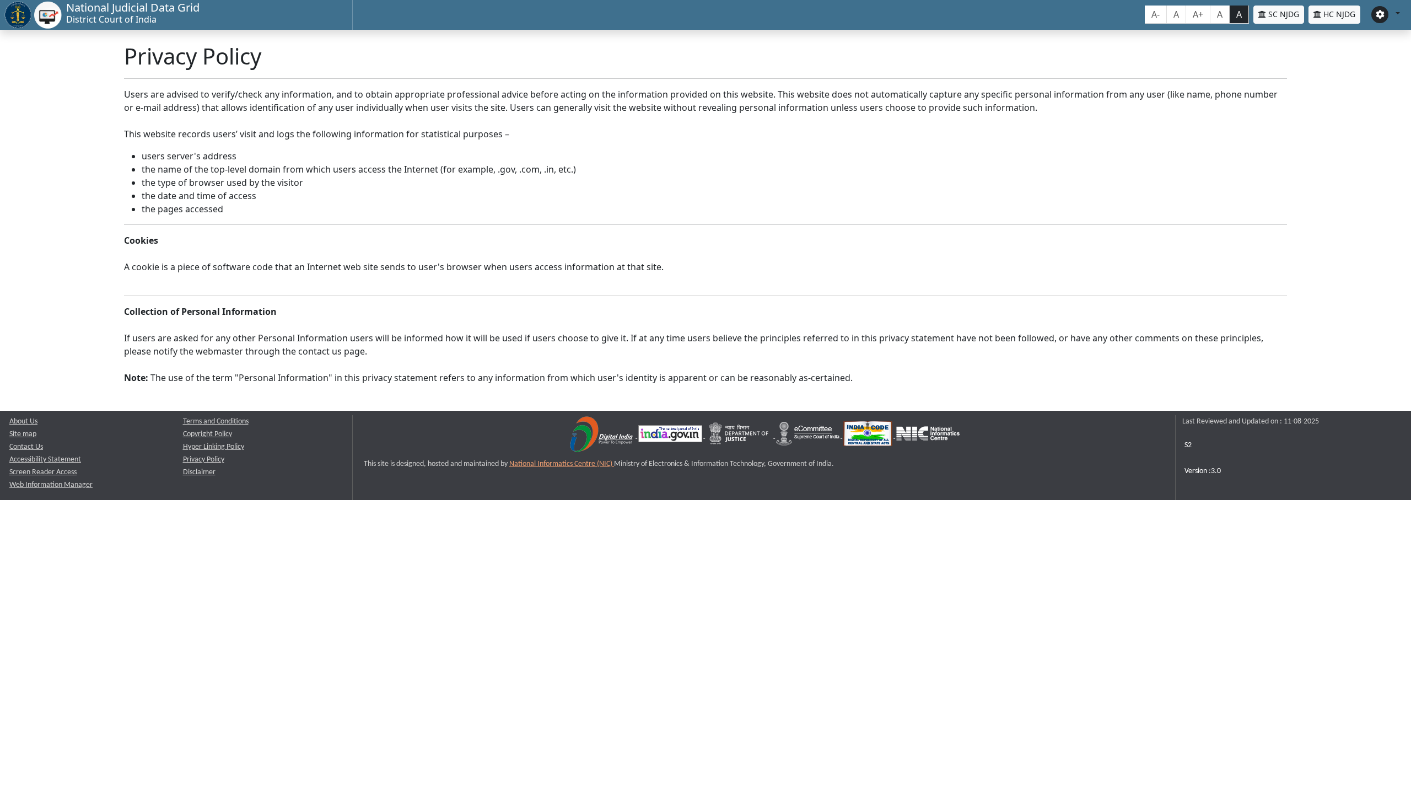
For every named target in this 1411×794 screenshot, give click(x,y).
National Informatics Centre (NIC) (561, 464)
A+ (1198, 14)
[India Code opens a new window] (868, 435)
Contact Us (26, 446)
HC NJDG (1338, 14)
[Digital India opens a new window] (602, 435)
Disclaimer (199, 472)
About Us (23, 421)
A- (1155, 14)
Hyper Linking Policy (213, 446)
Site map (22, 434)
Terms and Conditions (216, 421)
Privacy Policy (203, 459)
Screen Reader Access (43, 472)
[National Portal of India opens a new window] (671, 435)
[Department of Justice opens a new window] (740, 435)
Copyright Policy (207, 434)
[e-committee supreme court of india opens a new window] (808, 435)
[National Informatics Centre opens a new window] (928, 435)
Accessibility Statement (45, 459)
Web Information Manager (51, 485)
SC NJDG (1282, 14)
